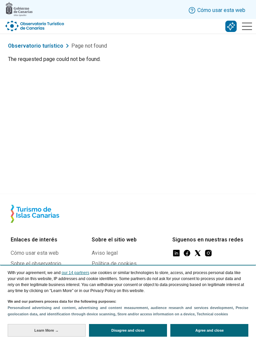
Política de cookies (114, 263)
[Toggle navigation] (247, 26)
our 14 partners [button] (75, 272)
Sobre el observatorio (36, 263)
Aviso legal (105, 253)
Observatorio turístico (35, 46)
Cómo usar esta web (35, 253)
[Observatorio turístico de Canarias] (35, 26)
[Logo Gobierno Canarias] (19, 9)
